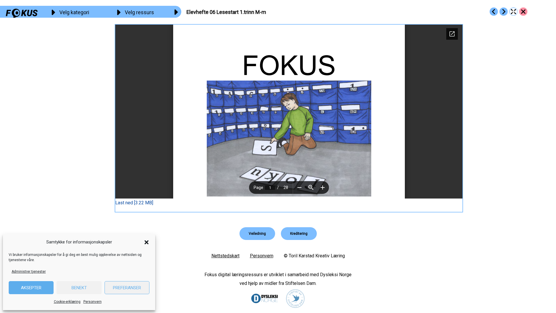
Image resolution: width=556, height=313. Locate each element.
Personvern (92, 302)
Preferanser (127, 287)
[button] (146, 242)
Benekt (79, 287)
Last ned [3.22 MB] (134, 202)
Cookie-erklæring (67, 302)
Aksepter (31, 287)
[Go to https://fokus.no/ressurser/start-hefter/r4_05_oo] (494, 12)
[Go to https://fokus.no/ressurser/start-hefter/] (523, 12)
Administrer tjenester (29, 272)
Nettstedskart (225, 256)
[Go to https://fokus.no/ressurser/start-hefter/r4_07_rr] (504, 12)
